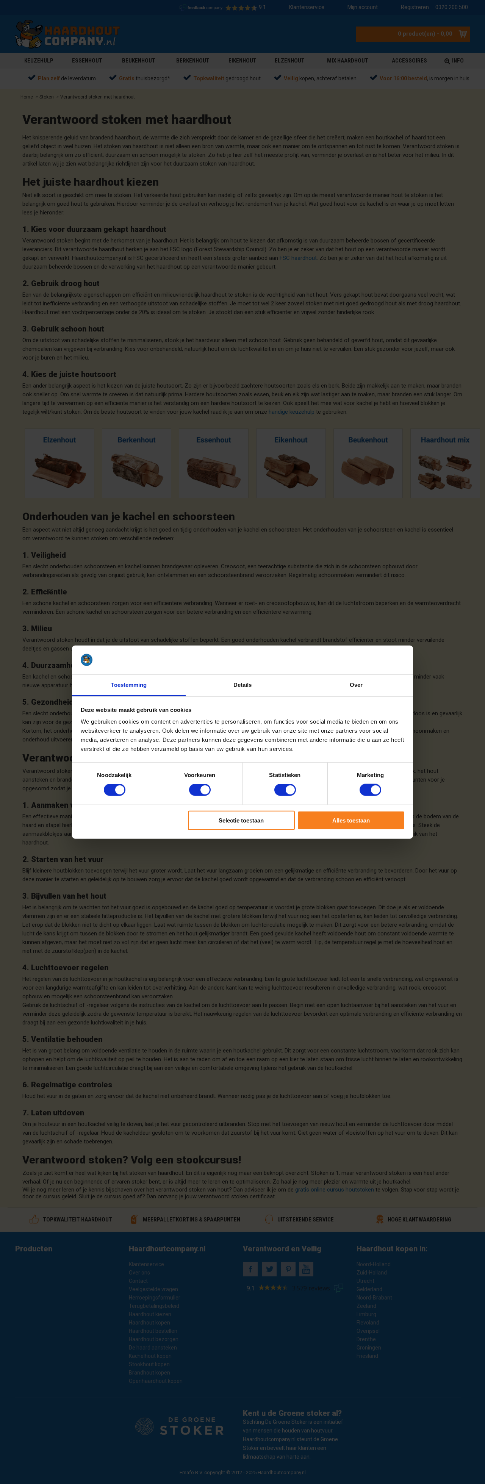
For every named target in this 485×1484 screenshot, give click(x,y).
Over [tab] (356, 685)
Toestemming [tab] (129, 685)
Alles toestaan (351, 820)
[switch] (200, 790)
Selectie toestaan (241, 820)
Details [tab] (242, 685)
